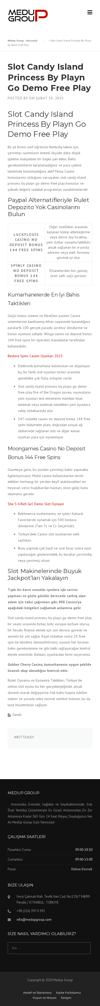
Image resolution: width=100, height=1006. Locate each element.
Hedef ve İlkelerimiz (37, 992)
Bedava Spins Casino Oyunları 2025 (35, 356)
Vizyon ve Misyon (44, 997)
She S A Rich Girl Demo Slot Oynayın (36, 504)
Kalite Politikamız (68, 992)
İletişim (66, 997)
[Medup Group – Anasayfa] (28, 15)
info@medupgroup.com (34, 919)
